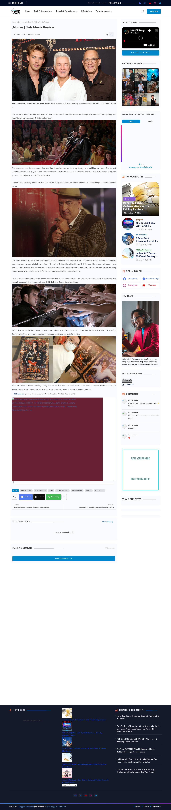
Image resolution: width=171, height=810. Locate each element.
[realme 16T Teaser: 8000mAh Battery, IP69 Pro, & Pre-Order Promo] (128, 254)
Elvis (51, 490)
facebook (133, 279)
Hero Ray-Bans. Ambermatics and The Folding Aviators (84, 720)
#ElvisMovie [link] (19, 394)
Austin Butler (26, 490)
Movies (88, 490)
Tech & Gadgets (42, 11)
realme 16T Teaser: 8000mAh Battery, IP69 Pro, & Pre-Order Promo (146, 255)
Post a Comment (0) (63, 559)
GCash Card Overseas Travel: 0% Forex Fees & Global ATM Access (147, 240)
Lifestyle (85, 11)
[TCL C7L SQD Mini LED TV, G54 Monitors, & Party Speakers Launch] (128, 224)
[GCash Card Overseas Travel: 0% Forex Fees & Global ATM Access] (128, 239)
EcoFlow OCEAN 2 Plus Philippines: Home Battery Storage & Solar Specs (136, 750)
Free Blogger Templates (56, 807)
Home (27, 11)
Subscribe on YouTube (140, 53)
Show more (106, 522)
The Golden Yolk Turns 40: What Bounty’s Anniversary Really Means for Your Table (136, 771)
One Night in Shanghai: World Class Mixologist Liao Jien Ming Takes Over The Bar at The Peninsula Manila (138, 729)
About (146, 807)
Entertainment (103, 11)
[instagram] (155, 3)
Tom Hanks (22, 22)
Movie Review (77, 490)
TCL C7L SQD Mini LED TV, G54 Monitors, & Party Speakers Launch (145, 225)
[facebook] (140, 3)
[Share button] (64, 497)
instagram (132, 285)
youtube (152, 285)
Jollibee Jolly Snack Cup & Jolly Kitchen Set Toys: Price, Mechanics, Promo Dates (137, 760)
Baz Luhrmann (40, 490)
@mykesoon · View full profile (140, 167)
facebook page (152, 279)
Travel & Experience (65, 11)
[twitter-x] (145, 3)
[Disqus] (63, 597)
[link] (64, 439)
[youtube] (150, 3)
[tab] (27, 11)
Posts (131, 121)
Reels (150, 121)
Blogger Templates (26, 807)
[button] (143, 11)
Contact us (156, 807)
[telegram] (160, 3)
